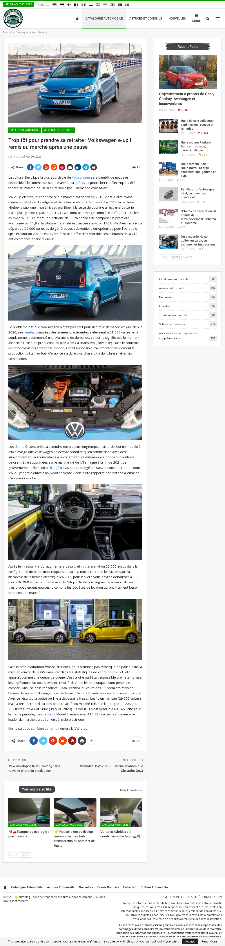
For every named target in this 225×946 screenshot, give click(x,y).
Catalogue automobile (104, 18)
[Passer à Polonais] (91, 5)
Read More (209, 941)
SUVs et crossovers (172, 324)
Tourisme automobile (173, 315)
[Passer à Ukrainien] (105, 5)
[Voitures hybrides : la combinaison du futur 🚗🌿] (121, 812)
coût (84, 566)
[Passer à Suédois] (127, 5)
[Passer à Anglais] (112, 5)
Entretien (165, 306)
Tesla (51, 714)
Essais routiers (108, 887)
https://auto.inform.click (180, 903)
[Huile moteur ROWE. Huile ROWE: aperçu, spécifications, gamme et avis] (168, 169)
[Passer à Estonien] (62, 5)
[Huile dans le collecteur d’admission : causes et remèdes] (168, 126)
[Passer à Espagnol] (98, 5)
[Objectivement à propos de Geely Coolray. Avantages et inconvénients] (188, 72)
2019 (113, 202)
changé (54, 467)
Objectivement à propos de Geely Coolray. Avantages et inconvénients (186, 99)
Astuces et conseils (145, 18)
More (196, 21)
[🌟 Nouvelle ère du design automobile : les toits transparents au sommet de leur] (75, 812)
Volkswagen (81, 177)
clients (19, 446)
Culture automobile (154, 887)
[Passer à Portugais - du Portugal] (120, 5)
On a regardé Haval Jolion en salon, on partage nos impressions (198, 240)
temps (54, 728)
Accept (190, 941)
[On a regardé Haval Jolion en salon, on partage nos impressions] (168, 242)
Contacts (43, 4)
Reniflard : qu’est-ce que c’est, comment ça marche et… (197, 193)
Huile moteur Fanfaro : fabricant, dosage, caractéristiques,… (196, 146)
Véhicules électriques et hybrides (59, 130)
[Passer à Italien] (83, 5)
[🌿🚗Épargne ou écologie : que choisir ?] (29, 812)
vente (28, 332)
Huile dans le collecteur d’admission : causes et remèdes (197, 124)
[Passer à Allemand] (54, 5)
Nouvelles (177, 18)
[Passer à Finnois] (69, 5)
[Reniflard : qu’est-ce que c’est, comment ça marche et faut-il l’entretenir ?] (168, 194)
